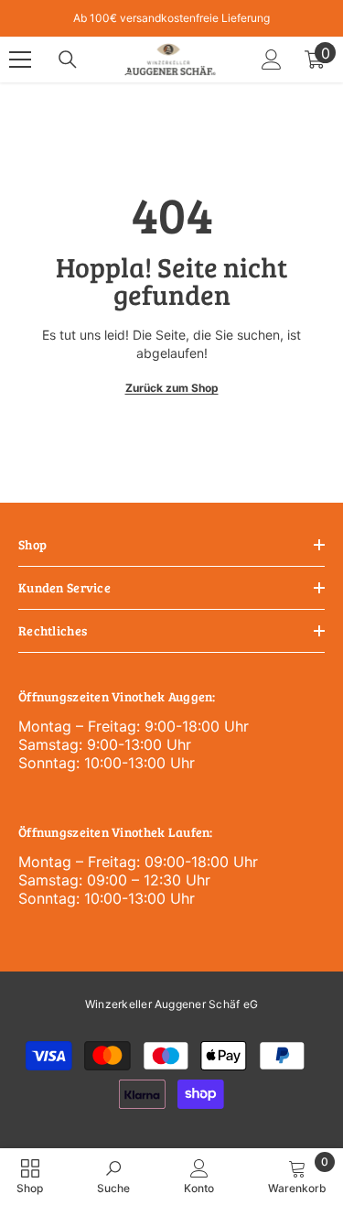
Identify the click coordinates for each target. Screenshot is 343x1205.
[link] (113, 1176)
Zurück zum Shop (172, 388)
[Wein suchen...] (68, 60)
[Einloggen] (272, 59)
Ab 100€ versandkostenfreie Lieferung (171, 18)
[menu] (20, 60)
